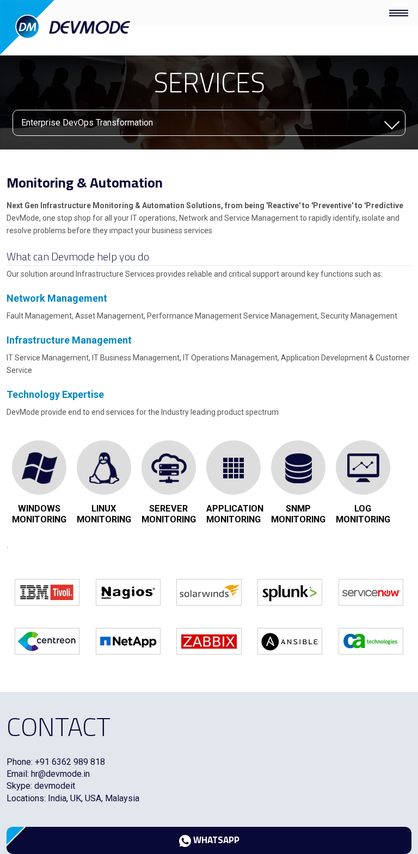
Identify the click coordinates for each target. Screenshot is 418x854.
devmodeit (54, 786)
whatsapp (215, 840)
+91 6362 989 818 (70, 762)
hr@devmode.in (60, 774)
